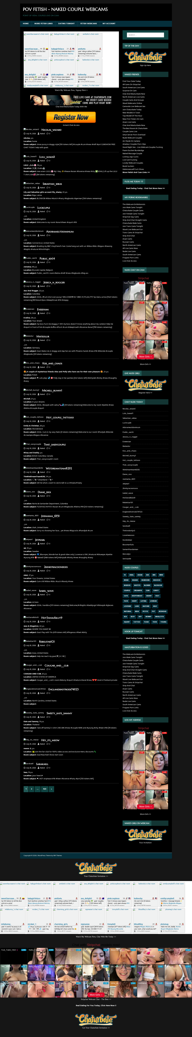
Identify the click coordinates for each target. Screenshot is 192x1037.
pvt (153, 611)
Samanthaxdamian (130, 549)
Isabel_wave (46, 591)
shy (140, 616)
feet (157, 596)
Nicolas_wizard (51, 130)
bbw (161, 575)
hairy (134, 601)
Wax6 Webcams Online (132, 103)
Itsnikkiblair (127, 540)
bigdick (127, 585)
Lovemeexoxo (128, 535)
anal (131, 575)
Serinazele (127, 558)
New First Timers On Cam (133, 119)
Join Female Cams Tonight (133, 213)
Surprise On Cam (129, 90)
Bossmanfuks (128, 544)
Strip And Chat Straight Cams (135, 220)
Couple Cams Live (130, 131)
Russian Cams (128, 242)
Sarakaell (42, 764)
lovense (127, 606)
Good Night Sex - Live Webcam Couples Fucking (143, 147)
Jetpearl (40, 540)
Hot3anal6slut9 (51, 618)
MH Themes (57, 855)
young (163, 622)
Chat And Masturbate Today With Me (71, 106)
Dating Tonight (66, 23)
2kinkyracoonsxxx (56, 567)
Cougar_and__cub (56, 665)
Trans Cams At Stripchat (133, 232)
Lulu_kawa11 (47, 157)
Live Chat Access (130, 261)
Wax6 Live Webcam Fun (133, 229)
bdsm (126, 580)
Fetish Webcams (88, 23)
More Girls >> (145, 364)
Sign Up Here (145, 65)
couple (127, 590)
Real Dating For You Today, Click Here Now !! (96, 1005)
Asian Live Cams (129, 122)
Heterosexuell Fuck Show (133, 169)
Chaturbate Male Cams (132, 223)
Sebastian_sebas (52, 184)
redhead (162, 611)
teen (155, 622)
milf (155, 606)
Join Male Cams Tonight (132, 207)
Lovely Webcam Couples (133, 163)
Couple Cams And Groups (133, 100)
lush (137, 606)
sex (125, 616)
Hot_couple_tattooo (60, 417)
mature (146, 606)
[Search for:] (145, 35)
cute (126, 596)
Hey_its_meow (50, 740)
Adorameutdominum (60, 231)
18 (125, 575)
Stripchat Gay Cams (131, 217)
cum (148, 590)
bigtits (137, 585)
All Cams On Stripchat (132, 84)
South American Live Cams (134, 87)
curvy (156, 590)
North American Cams (132, 245)
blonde (147, 585)
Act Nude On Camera (131, 141)
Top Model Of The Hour (132, 115)
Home (26, 23)
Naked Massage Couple (132, 153)
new (137, 611)
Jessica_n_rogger (54, 282)
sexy (133, 616)
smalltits (159, 616)
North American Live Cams (134, 97)
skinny (148, 616)
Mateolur (42, 336)
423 (44, 789)
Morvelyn (127, 554)
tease (146, 622)
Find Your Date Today (132, 81)
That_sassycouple (55, 444)
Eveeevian (43, 309)
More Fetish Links (43, 23)
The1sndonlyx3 (129, 530)
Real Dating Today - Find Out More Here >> (145, 188)
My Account (109, 23)
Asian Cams (127, 239)
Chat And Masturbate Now (134, 94)
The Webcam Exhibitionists (134, 204)
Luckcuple (43, 207)
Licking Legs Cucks (130, 156)
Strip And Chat (129, 236)
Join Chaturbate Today (132, 109)
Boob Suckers (128, 166)
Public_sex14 (47, 258)
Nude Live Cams (129, 251)
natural (127, 611)
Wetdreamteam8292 (59, 468)
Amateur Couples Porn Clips (134, 144)
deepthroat (137, 596)
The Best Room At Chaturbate (135, 128)
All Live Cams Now (130, 248)
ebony (149, 596)
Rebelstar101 (47, 641)
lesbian (153, 601)
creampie (138, 590)
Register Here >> (145, 392)
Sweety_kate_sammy (59, 713)
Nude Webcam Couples (132, 138)
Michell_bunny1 (52, 390)
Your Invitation (145, 842)
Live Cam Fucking (130, 160)
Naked (42, 133)
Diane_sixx (44, 492)
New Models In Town (131, 112)
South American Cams (132, 254)
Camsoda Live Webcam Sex (134, 106)
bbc (154, 575)
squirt (127, 622)
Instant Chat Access (71, 125)
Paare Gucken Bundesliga (133, 150)
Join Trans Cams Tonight (133, 226)
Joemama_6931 (50, 516)
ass (147, 575)
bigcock (156, 580)
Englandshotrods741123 (63, 689)
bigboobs (146, 580)
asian (139, 575)
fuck (126, 601)
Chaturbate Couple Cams (133, 210)
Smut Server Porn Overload (134, 134)
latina (143, 601)
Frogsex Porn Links (131, 257)
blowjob (158, 585)
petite (145, 611)
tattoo (137, 622)
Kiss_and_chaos (52, 363)
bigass (135, 580)
